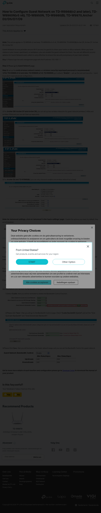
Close (88, 246)
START (32, 261)
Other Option (68, 261)
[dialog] (50, 256)
